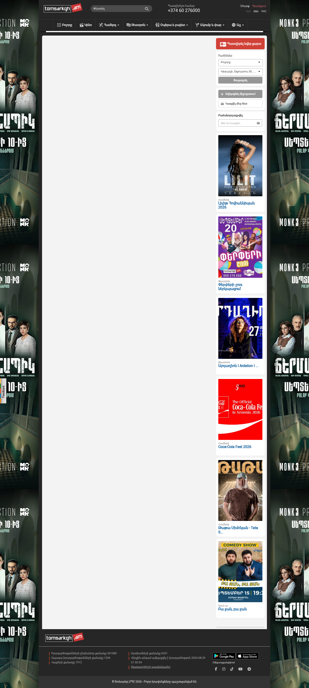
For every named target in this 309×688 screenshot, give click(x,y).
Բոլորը (67, 25)
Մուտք (245, 6)
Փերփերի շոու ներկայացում (230, 287)
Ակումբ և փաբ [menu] (211, 25)
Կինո (88, 25)
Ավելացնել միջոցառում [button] (240, 94)
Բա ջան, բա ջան (232, 609)
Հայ (248, 11)
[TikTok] (231, 669)
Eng (256, 11)
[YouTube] (240, 669)
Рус (263, 11)
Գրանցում (259, 6)
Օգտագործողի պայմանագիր (150, 667)
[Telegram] (249, 669)
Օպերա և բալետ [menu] (173, 25)
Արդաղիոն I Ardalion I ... (238, 366)
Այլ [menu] (239, 25)
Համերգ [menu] (110, 25)
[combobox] (240, 62)
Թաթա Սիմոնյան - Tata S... (238, 530)
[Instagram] (223, 669)
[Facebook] (216, 669)
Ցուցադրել (240, 80)
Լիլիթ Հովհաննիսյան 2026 (236, 205)
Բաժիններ (225, 55)
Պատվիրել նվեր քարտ (243, 44)
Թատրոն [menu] (138, 25)
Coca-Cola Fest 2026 (234, 447)
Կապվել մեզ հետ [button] (236, 103)
